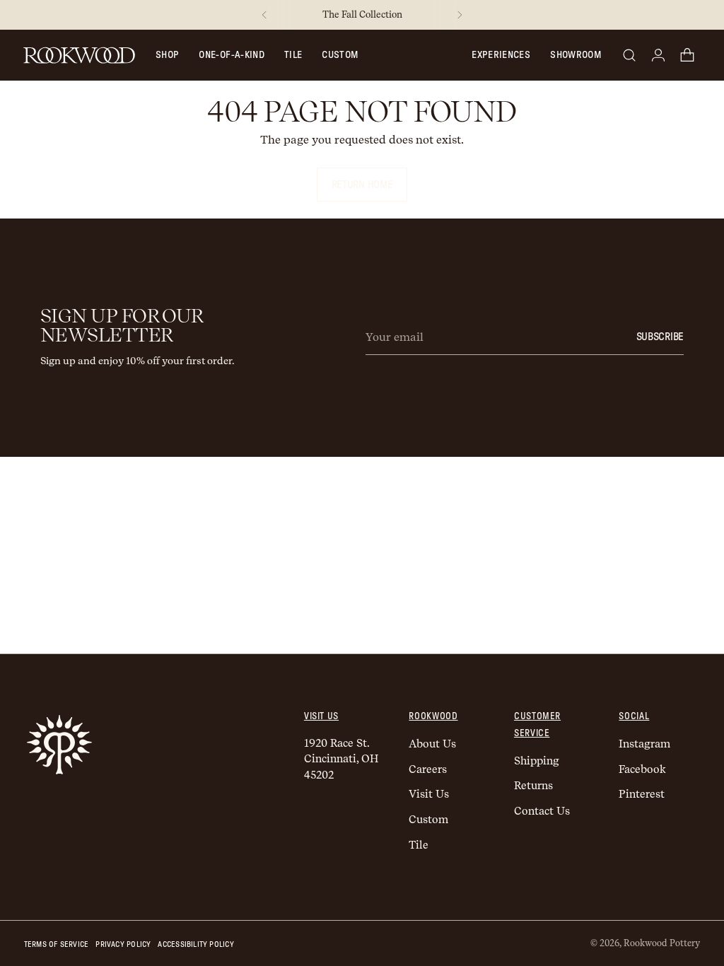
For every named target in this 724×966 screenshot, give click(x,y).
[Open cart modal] (687, 55)
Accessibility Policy (195, 944)
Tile (293, 55)
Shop (167, 55)
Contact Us (542, 811)
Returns (533, 785)
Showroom (575, 55)
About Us (432, 744)
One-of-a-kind (231, 55)
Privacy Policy (123, 944)
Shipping (536, 761)
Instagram (644, 744)
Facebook (642, 769)
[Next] (459, 15)
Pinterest (642, 794)
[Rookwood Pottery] (79, 55)
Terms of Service (56, 944)
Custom (340, 55)
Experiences (501, 55)
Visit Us (429, 794)
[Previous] (264, 15)
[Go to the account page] (658, 55)
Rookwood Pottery (662, 943)
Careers (428, 769)
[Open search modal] (629, 55)
